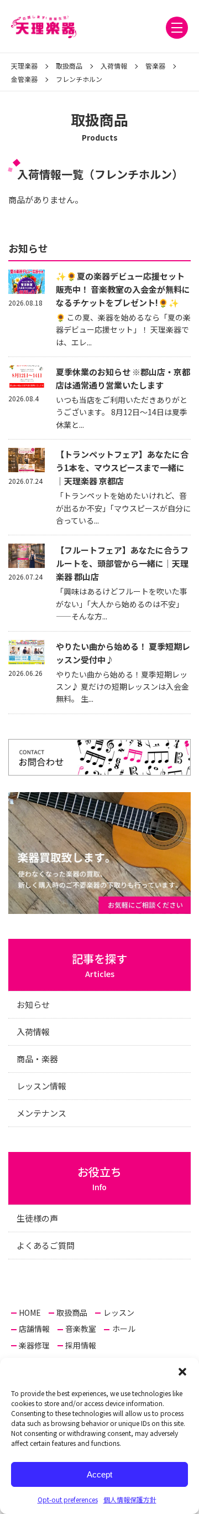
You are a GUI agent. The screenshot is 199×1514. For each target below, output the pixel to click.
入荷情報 (33, 1031)
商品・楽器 (37, 1059)
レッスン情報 (41, 1086)
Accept (99, 1474)
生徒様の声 (37, 1218)
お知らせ (33, 1004)
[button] (182, 1371)
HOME (30, 1312)
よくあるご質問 (46, 1245)
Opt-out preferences (68, 1499)
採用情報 (80, 1345)
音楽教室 (80, 1328)
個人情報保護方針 (129, 1499)
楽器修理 (34, 1345)
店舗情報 (34, 1328)
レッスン (118, 1312)
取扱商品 (71, 1312)
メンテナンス (41, 1113)
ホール (123, 1328)
